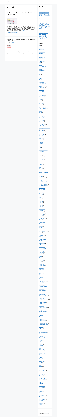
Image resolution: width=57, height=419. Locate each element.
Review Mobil (41, 345)
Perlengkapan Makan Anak (43, 323)
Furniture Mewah (42, 131)
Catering (40, 75)
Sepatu (40, 357)
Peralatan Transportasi (42, 308)
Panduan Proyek (41, 268)
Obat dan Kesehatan (42, 248)
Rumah (40, 352)
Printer (40, 333)
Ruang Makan (41, 350)
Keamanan (41, 168)
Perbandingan (41, 315)
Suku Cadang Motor (42, 370)
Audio (40, 62)
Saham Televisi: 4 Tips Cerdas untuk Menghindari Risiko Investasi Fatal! (44, 21)
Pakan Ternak (41, 260)
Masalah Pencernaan (42, 218)
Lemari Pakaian (41, 214)
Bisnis (40, 73)
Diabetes (40, 99)
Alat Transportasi (42, 57)
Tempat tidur (41, 383)
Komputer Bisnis (41, 193)
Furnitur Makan (41, 120)
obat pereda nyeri (25, 33)
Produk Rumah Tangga (42, 337)
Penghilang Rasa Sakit (42, 282)
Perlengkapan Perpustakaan (43, 324)
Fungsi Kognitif (41, 113)
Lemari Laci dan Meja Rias (43, 213)
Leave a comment (10, 58)
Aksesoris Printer (42, 52)
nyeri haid (19, 33)
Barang (40, 69)
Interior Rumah (41, 159)
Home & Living (41, 143)
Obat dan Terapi (41, 249)
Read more (23, 30)
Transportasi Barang (42, 395)
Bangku (40, 65)
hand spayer (41, 139)
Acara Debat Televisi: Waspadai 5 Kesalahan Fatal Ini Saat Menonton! (44, 27)
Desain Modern (41, 96)
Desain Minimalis (42, 95)
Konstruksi (41, 194)
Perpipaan (40, 328)
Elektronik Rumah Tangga (43, 108)
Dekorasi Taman (41, 90)
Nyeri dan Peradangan (42, 239)
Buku (40, 74)
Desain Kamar (41, 94)
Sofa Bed (40, 366)
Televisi (40, 382)
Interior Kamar (41, 156)
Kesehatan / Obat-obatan (43, 181)
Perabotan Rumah (42, 294)
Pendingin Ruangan (42, 278)
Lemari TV (41, 215)
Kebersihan (41, 169)
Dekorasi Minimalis (42, 87)
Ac (39, 45)
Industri (40, 148)
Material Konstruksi (42, 222)
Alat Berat (40, 54)
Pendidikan (41, 277)
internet (40, 160)
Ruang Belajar (41, 349)
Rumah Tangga (41, 354)
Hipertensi (41, 142)
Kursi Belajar (41, 201)
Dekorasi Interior (41, 82)
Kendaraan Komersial (42, 177)
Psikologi (40, 340)
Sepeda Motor (41, 358)
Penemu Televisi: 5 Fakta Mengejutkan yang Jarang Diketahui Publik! (43, 37)
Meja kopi (40, 227)
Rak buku (40, 344)
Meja (40, 223)
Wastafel (40, 404)
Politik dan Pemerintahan (43, 332)
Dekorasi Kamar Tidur (42, 86)
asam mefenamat (10, 33)
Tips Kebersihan (41, 388)
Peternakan (41, 331)
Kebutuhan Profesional (42, 171)
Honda (40, 146)
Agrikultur (40, 48)
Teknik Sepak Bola (42, 374)
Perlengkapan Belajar (42, 320)
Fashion (40, 112)
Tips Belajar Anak (42, 386)
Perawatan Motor (42, 312)
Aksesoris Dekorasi (42, 50)
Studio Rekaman (41, 369)
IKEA (40, 147)
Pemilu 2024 (41, 273)
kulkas (40, 197)
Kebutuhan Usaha (42, 173)
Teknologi (40, 375)
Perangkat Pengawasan (43, 311)
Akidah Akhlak (41, 49)
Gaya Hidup (41, 138)
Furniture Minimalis (42, 133)
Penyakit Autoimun (42, 285)
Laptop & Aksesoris (42, 209)
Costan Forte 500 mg (15, 33)
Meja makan (41, 228)
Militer (40, 236)
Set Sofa (40, 362)
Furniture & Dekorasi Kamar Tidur (44, 128)
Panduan (40, 261)
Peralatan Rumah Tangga (43, 307)
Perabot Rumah (41, 291)
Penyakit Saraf (41, 287)
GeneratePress (33, 417)
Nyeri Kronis (41, 240)
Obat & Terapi (41, 244)
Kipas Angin (41, 192)
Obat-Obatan (12, 32)
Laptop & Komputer (42, 210)
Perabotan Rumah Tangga (43, 295)
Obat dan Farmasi (42, 247)
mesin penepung (42, 235)
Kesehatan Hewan (42, 188)
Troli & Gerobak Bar (42, 399)
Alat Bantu (41, 53)
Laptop (40, 207)
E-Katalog (40, 104)
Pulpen (40, 341)
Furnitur (40, 115)
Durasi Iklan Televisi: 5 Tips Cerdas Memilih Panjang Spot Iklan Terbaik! (44, 17)
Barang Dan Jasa (42, 70)
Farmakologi (41, 109)
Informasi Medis (41, 151)
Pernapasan (41, 327)
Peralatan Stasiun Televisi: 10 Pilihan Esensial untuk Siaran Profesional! (44, 10)
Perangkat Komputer (42, 310)
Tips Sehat (41, 391)
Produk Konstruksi (42, 336)
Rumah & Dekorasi (42, 353)
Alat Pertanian (41, 56)
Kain (40, 163)
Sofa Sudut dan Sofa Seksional (44, 367)
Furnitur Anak (41, 116)
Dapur (40, 79)
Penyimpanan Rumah (42, 290)
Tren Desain (41, 396)
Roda (40, 348)
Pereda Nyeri (16, 32)
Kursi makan (41, 205)
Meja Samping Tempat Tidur (43, 231)
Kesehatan (9, 32)
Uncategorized (41, 403)
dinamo (40, 100)
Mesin (40, 232)
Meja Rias (40, 230)
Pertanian (40, 329)
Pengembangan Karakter (43, 281)
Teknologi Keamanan (42, 379)
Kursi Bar (40, 198)
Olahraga (40, 256)
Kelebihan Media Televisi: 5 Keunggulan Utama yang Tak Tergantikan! (43, 31)
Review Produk (41, 346)
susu (40, 371)
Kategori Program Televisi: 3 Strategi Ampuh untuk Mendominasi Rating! (43, 34)
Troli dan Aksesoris (42, 400)
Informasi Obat (41, 152)
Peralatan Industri (42, 303)
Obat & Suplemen (42, 243)
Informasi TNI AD (42, 154)
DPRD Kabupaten (42, 103)
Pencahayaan (41, 274)
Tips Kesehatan (41, 390)
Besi (40, 71)
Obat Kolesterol (41, 252)
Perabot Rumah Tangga (43, 293)
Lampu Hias (41, 206)
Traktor (40, 392)
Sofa (40, 365)
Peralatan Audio (41, 298)
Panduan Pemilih (42, 265)
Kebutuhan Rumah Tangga (43, 172)
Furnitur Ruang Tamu (42, 124)
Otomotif (40, 257)
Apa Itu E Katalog (42, 61)
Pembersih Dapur (42, 272)
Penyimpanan (41, 289)
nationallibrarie (10, 2)
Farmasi (40, 111)
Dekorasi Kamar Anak (42, 83)
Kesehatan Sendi (42, 190)
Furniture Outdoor (42, 134)
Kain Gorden (41, 164)
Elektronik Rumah (42, 107)
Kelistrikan (41, 176)
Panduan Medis (41, 264)
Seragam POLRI (41, 361)
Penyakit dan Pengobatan (43, 286)
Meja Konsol (41, 226)
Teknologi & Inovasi (42, 378)
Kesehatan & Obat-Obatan (43, 184)
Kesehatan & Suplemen (43, 185)
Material (40, 219)
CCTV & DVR (41, 78)
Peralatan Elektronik (42, 302)
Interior (40, 155)
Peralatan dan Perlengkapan (43, 299)
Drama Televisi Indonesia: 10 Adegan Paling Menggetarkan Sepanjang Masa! (44, 24)
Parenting (40, 270)
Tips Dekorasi (41, 387)
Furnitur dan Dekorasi (42, 117)
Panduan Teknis (41, 269)
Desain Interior (41, 92)
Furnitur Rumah (41, 125)
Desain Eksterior (41, 91)
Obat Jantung (41, 251)
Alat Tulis (40, 58)
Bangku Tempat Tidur (42, 66)
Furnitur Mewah (41, 121)
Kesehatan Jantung (42, 189)
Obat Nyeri (41, 253)
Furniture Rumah (41, 135)
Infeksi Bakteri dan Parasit (43, 150)
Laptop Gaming (41, 211)
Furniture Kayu (41, 130)
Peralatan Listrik (41, 306)
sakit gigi (29, 33)
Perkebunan (41, 319)
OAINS (22, 33)
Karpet (40, 167)
